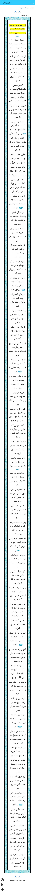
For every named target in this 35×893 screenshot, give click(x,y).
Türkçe (27, 8)
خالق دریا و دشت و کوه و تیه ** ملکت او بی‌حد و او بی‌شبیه (17, 171)
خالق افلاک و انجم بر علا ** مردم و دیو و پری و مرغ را (17, 158)
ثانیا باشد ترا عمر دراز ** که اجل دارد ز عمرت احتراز (17, 462)
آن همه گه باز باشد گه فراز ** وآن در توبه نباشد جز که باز (17, 60)
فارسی (32, 8)
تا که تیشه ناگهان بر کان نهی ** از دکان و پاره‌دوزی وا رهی (17, 830)
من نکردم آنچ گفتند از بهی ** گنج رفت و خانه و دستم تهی (17, 751)
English (22, 8)
